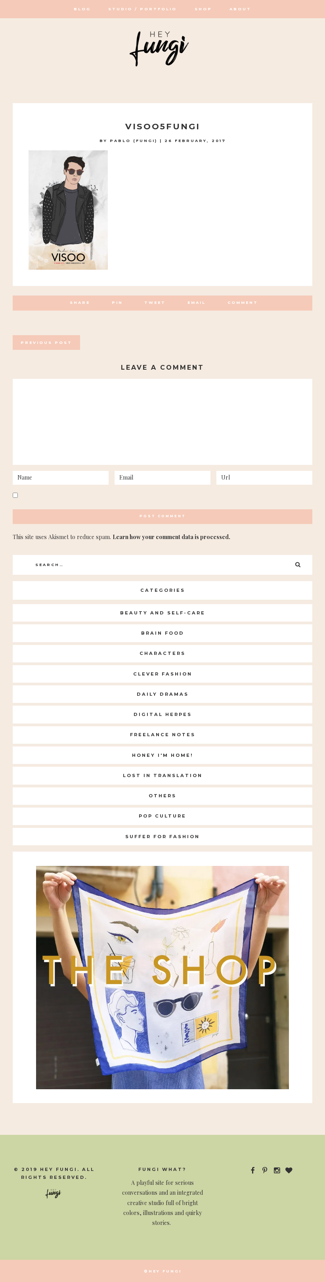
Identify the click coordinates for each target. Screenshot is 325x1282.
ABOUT (240, 9)
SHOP (203, 9)
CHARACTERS (162, 653)
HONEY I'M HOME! (162, 755)
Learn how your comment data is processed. (171, 537)
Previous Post (46, 342)
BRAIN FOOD (162, 633)
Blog (82, 9)
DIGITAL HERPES (163, 714)
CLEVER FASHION (162, 674)
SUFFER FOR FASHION (162, 836)
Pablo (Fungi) (133, 140)
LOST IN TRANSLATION (163, 775)
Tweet (155, 302)
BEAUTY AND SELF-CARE (162, 613)
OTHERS (162, 795)
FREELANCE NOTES (162, 734)
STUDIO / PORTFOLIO (142, 9)
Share (80, 302)
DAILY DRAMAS (163, 694)
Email (196, 302)
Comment (243, 302)
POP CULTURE (162, 816)
